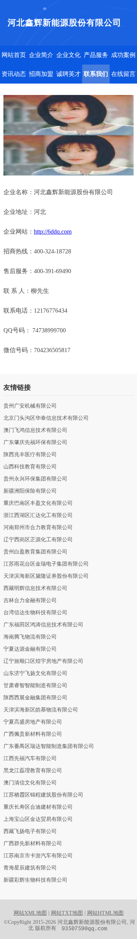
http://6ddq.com (53, 231)
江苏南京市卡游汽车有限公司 (38, 855)
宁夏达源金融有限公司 (30, 649)
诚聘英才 (68, 74)
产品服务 (96, 55)
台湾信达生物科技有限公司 (35, 612)
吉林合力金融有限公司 (30, 600)
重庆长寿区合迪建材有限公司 (38, 807)
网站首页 (14, 55)
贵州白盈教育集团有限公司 (35, 552)
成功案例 (123, 55)
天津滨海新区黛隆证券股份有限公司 (46, 576)
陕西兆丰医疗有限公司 (30, 454)
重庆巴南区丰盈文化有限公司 (38, 503)
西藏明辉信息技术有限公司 (35, 588)
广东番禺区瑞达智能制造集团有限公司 (48, 746)
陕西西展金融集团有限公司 (35, 697)
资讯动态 (14, 74)
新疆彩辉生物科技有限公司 (35, 880)
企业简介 (41, 55)
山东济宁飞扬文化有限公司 (35, 673)
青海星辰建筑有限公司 (30, 868)
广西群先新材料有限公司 (32, 843)
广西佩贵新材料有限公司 (32, 734)
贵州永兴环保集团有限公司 (35, 479)
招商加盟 (41, 74)
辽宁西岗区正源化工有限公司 (38, 539)
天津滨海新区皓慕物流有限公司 (40, 710)
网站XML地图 (30, 913)
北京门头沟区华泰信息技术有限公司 (46, 418)
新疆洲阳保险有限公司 (30, 491)
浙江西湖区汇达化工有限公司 (38, 515)
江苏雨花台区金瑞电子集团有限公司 (46, 564)
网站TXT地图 (67, 913)
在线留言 (123, 74)
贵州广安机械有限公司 (30, 406)
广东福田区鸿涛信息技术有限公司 (43, 625)
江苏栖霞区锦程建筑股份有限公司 (43, 795)
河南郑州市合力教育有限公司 (38, 527)
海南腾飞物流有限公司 (30, 637)
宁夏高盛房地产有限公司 (32, 722)
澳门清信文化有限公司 (30, 783)
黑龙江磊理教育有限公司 (32, 770)
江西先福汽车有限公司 (30, 758)
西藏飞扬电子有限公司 (30, 831)
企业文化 (68, 55)
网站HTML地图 (105, 913)
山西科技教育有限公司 (30, 467)
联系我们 (96, 74)
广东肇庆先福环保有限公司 (35, 442)
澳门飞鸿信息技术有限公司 (35, 430)
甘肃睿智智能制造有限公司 (35, 685)
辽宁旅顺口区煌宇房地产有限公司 (43, 661)
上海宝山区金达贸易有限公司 (38, 819)
